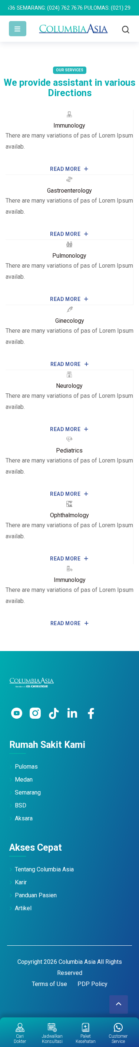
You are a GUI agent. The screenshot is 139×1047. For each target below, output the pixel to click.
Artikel (23, 908)
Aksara (24, 818)
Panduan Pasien (36, 895)
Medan (24, 779)
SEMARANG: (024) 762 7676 (38, 8)
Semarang (28, 792)
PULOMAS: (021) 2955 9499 (105, 8)
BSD (20, 805)
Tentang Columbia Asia (44, 869)
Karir (21, 882)
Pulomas (26, 766)
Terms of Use (49, 983)
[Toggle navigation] (17, 28)
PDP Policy (92, 983)
